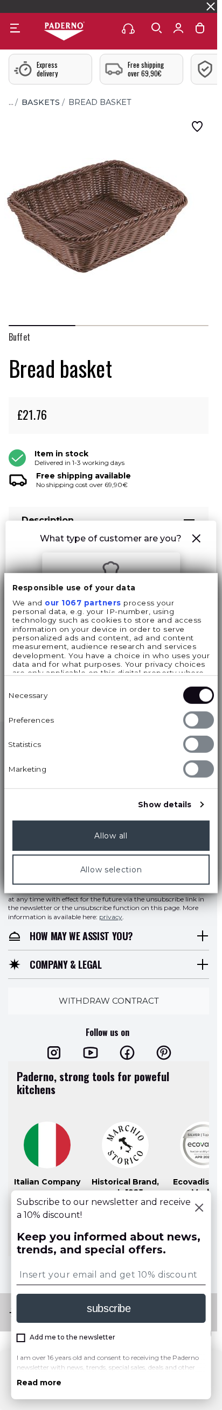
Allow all (110, 836)
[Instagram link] (54, 1052)
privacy (110, 917)
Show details (164, 804)
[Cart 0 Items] (199, 30)
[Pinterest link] (163, 1052)
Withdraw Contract (109, 1001)
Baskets (41, 102)
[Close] (198, 1208)
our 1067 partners (83, 602)
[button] (196, 540)
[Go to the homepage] (64, 32)
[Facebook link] (127, 1052)
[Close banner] (210, 6)
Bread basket (99, 102)
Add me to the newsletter (72, 1337)
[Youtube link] (90, 1052)
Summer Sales (192, 6)
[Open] (156, 28)
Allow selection (111, 870)
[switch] (198, 720)
